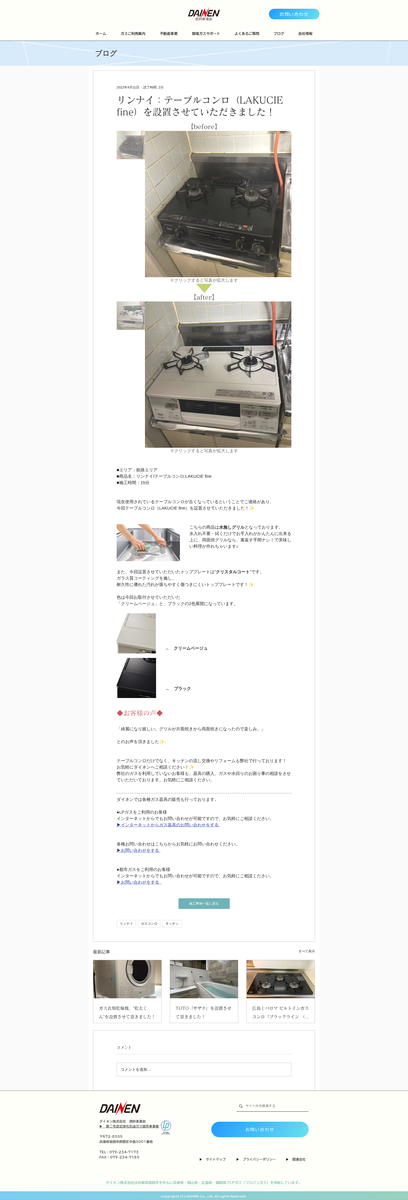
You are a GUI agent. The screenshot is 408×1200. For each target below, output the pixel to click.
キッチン (172, 923)
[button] (133, 33)
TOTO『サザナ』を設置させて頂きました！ (203, 1012)
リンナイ (126, 923)
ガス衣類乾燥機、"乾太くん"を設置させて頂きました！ (127, 1012)
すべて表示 (306, 951)
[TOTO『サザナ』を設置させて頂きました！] (204, 979)
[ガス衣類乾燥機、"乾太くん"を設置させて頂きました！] (127, 979)
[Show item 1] (131, 145)
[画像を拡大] (218, 204)
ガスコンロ (149, 923)
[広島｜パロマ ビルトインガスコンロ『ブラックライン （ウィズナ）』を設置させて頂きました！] (280, 979)
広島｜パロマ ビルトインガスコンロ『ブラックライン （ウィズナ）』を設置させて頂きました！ (280, 1013)
